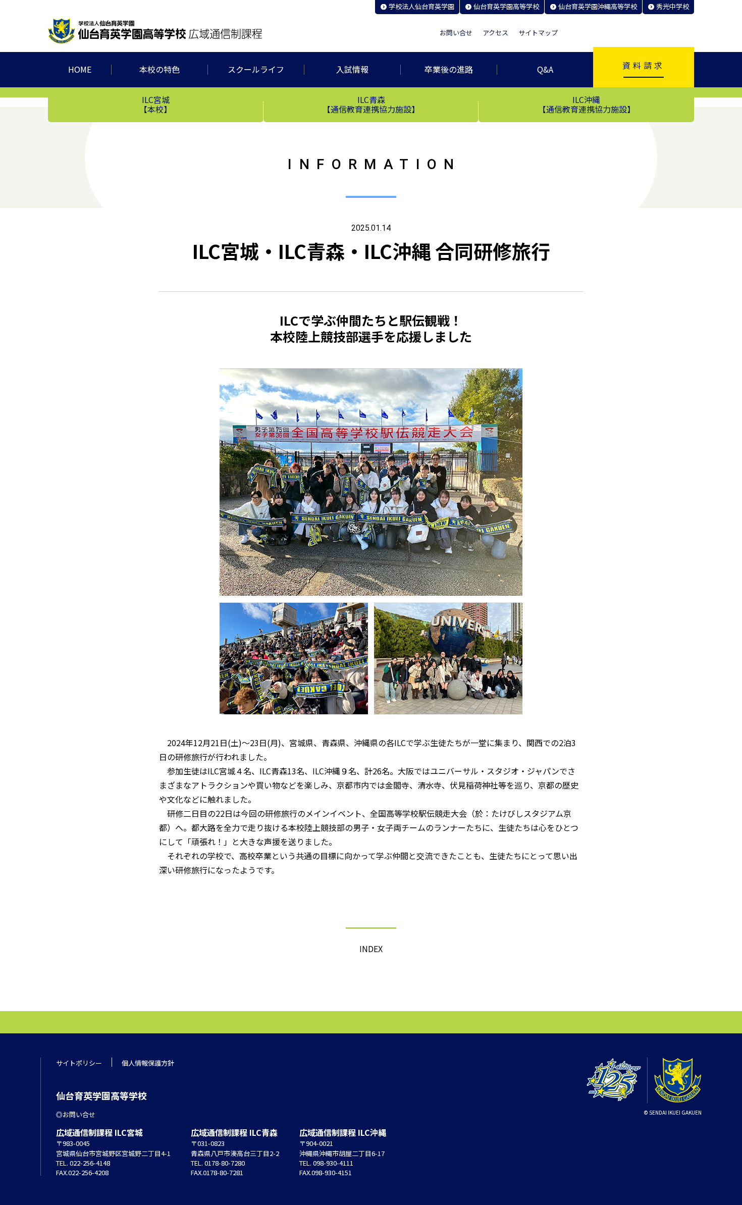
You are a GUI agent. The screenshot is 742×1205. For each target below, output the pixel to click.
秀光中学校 (672, 6)
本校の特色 (159, 69)
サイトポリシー (79, 1063)
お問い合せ (456, 33)
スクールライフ (256, 69)
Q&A (545, 69)
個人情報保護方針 (148, 1063)
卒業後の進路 (449, 69)
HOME (79, 69)
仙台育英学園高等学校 (506, 6)
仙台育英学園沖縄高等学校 (597, 6)
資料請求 (643, 65)
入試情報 (352, 69)
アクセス (495, 33)
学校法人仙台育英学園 (421, 6)
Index (371, 948)
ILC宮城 (155, 104)
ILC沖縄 (586, 104)
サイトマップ (538, 33)
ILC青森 (371, 104)
